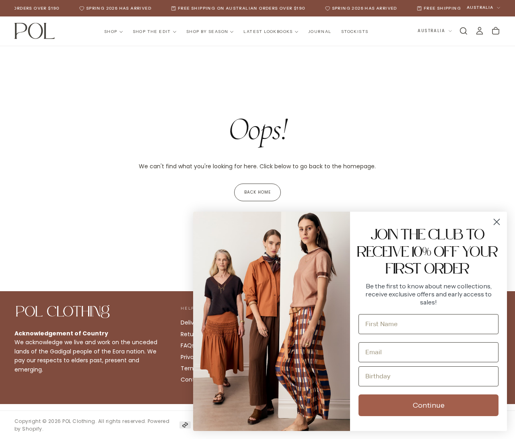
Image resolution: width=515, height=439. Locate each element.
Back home (257, 192)
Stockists (355, 31)
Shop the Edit (152, 31)
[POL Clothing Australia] (62, 311)
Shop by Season (207, 31)
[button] (463, 31)
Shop (110, 31)
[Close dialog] (497, 222)
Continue (429, 405)
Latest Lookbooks (268, 31)
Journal (320, 31)
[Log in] (479, 31)
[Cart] (496, 31)
